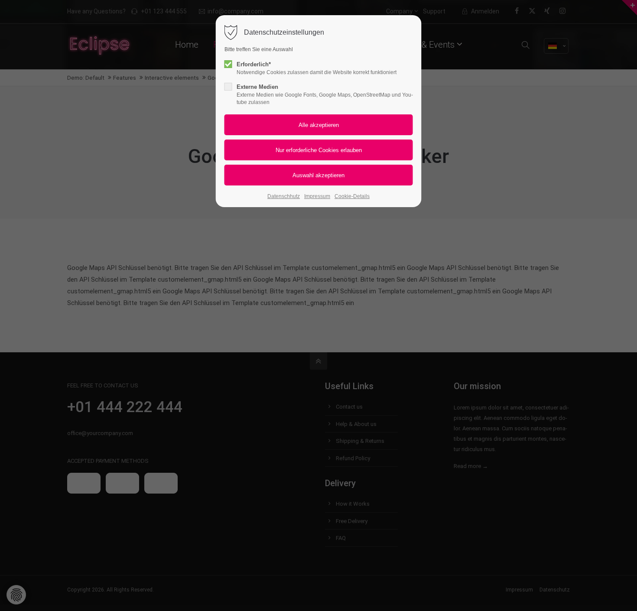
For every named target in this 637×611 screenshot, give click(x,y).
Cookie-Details (352, 196)
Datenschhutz (283, 196)
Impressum (317, 196)
